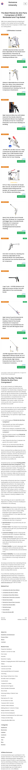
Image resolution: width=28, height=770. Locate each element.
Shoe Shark (4, 691)
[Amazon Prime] (23, 59)
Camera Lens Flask (6, 668)
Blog (2, 742)
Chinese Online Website (7, 705)
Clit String (3, 673)
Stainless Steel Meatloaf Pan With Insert (11, 715)
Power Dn (3, 695)
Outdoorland (4, 681)
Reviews (3, 744)
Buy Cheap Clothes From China (9, 676)
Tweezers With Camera (7, 703)
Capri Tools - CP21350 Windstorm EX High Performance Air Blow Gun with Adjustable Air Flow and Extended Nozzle (13, 289)
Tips (2, 739)
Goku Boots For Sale (6, 666)
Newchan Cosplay (6, 659)
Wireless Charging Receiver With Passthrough (13, 661)
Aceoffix (3, 656)
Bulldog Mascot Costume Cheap (10, 708)
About (2, 639)
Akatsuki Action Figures (7, 686)
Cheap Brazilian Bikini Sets (8, 720)
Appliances (4, 727)
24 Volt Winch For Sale (7, 700)
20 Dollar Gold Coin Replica (8, 678)
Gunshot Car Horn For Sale (8, 651)
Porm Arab (4, 654)
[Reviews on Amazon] (14, 182)
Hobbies (3, 732)
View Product (21, 61)
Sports (3, 737)
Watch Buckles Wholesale (8, 688)
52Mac (3, 664)
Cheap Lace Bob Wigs (7, 718)
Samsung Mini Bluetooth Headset (10, 671)
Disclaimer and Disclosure (8, 634)
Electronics (4, 730)
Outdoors (3, 735)
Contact (3, 642)
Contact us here (16, 580)
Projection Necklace (6, 649)
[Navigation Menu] (25, 4)
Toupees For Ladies (6, 683)
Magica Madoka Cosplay (7, 710)
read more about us (6, 582)
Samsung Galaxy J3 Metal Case (9, 693)
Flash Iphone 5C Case (7, 698)
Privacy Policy (4, 637)
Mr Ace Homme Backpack (8, 713)
